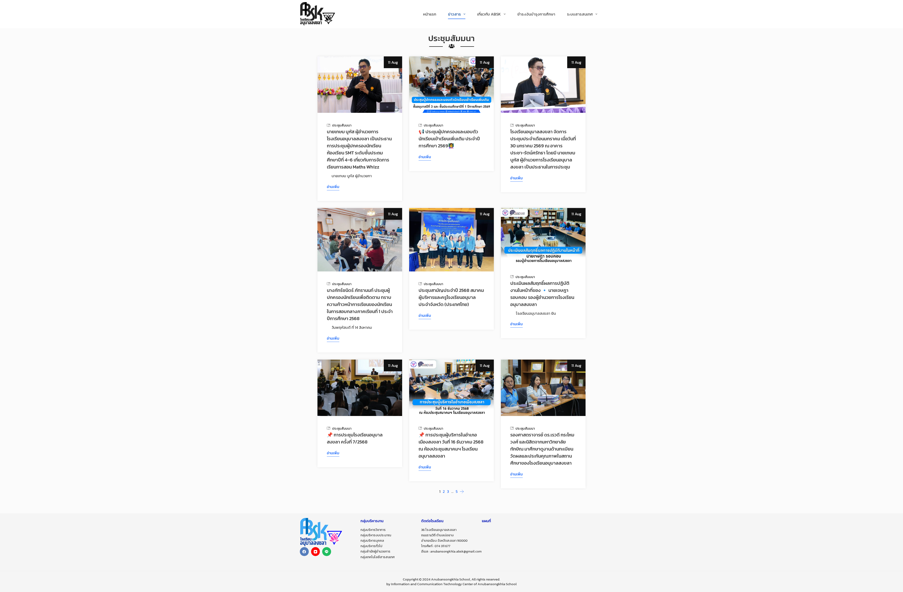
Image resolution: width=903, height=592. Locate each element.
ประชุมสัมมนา (341, 125)
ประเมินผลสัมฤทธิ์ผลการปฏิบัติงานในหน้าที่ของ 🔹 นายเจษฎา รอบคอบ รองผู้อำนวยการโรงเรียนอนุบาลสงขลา (542, 294)
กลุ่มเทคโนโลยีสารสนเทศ (377, 557)
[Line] (326, 551)
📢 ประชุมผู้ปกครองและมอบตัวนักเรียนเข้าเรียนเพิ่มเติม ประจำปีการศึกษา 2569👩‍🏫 (449, 138)
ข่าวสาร (454, 14)
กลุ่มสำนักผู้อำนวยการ (375, 551)
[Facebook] (304, 551)
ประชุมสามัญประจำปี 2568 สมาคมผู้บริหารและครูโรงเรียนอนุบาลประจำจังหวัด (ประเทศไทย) (451, 297)
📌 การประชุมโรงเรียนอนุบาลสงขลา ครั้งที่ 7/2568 (355, 438)
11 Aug (393, 62)
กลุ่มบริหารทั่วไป (371, 546)
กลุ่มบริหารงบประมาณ (375, 535)
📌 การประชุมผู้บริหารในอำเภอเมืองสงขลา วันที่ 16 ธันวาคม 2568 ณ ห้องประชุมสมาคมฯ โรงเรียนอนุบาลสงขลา (451, 445)
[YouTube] (315, 551)
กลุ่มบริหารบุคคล (372, 540)
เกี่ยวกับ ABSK (489, 14)
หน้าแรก (429, 14)
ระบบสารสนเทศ (580, 14)
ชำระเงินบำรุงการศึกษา (536, 14)
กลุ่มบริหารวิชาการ (373, 529)
